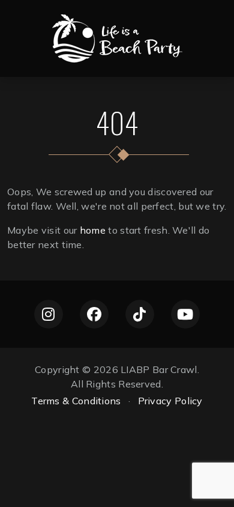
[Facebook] (94, 314)
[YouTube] (185, 314)
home (93, 230)
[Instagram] (49, 314)
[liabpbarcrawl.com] (117, 37)
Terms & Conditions (76, 401)
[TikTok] (140, 314)
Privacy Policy (170, 401)
